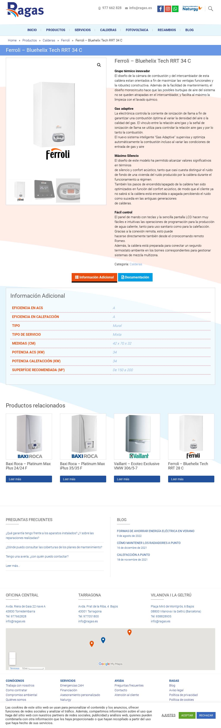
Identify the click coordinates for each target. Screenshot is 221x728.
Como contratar (16, 690)
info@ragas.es (140, 8)
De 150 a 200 (123, 370)
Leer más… (13, 565)
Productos (55, 30)
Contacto (121, 690)
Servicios (83, 30)
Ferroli (65, 40)
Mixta (117, 334)
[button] (99, 65)
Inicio (32, 30)
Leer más (15, 479)
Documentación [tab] (136, 277)
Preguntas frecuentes (129, 685)
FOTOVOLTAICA (137, 30)
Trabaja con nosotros (20, 685)
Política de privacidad (183, 695)
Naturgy (65, 699)
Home (12, 40)
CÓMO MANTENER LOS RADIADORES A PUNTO (149, 543)
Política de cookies (181, 699)
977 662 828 (112, 8)
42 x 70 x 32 (122, 343)
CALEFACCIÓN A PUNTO (133, 554)
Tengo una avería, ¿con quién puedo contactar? (37, 556)
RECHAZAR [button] (206, 715)
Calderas (49, 40)
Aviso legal (176, 690)
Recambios (167, 30)
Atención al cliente (127, 695)
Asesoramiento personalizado (80, 695)
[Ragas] (26, 9)
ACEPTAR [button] (187, 715)
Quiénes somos (16, 699)
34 (115, 352)
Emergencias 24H (72, 685)
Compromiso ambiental (21, 695)
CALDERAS (108, 30)
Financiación (68, 690)
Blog (189, 30)
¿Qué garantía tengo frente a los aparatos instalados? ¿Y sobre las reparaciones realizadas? (50, 535)
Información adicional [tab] (96, 277)
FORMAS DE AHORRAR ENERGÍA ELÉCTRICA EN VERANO (155, 531)
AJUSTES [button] (168, 715)
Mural (117, 326)
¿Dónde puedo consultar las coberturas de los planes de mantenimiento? (54, 547)
